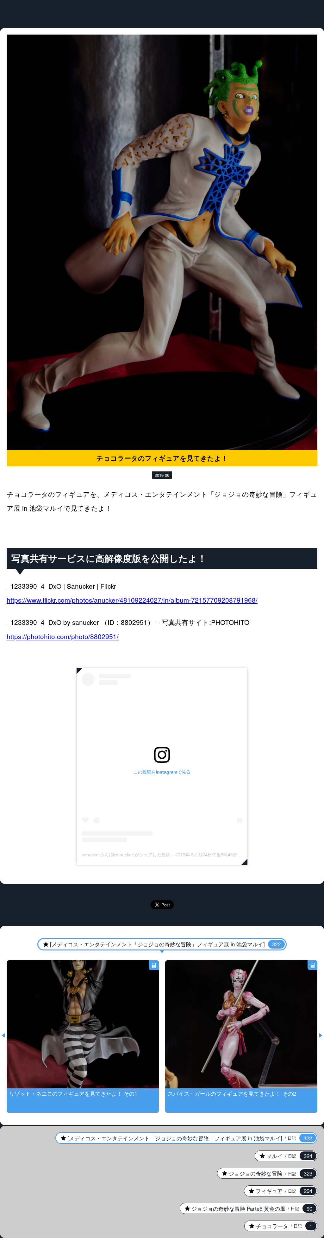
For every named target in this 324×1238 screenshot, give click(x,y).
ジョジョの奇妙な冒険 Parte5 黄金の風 (246, 1208)
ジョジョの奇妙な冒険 (264, 1173)
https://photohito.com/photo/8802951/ (63, 636)
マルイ (283, 1156)
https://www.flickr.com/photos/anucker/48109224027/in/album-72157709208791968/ (132, 600)
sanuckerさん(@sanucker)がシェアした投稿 (126, 854)
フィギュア (278, 1191)
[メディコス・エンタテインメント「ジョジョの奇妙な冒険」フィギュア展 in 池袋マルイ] (159, 944)
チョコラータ (278, 1226)
